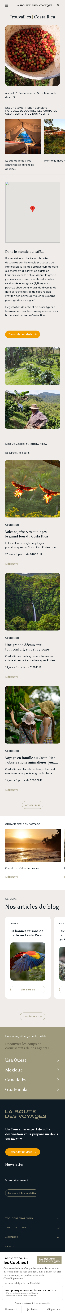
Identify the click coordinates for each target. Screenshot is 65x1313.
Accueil (9, 93)
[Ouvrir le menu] (6, 5)
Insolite (14, 923)
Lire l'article (28, 989)
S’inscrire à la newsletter (21, 1193)
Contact (11, 1246)
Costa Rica (25, 93)
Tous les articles (32, 1016)
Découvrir (11, 563)
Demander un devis (20, 334)
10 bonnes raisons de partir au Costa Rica (26, 933)
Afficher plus (32, 805)
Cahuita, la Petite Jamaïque (22, 868)
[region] (32, 145)
